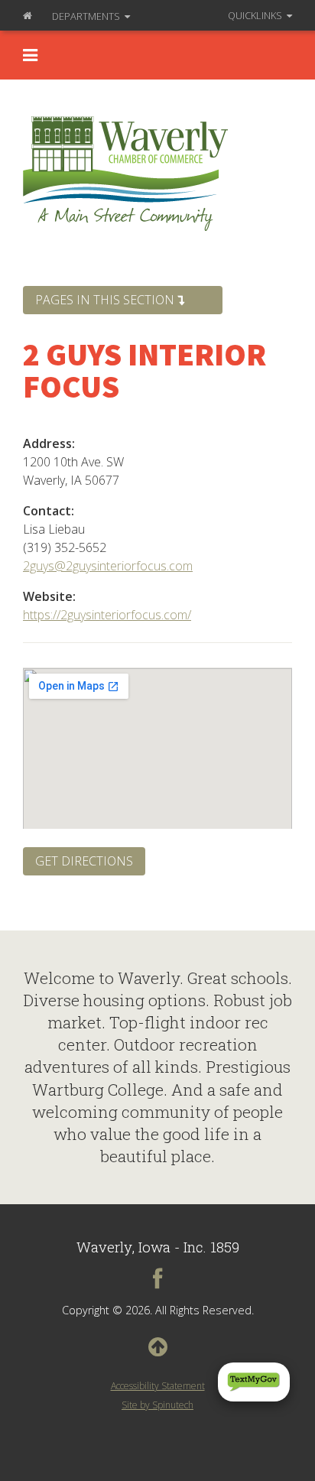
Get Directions (84, 861)
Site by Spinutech (157, 1404)
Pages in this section (106, 299)
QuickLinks (256, 15)
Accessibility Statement (158, 1385)
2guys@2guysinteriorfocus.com (108, 565)
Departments (87, 16)
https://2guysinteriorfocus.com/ (107, 614)
